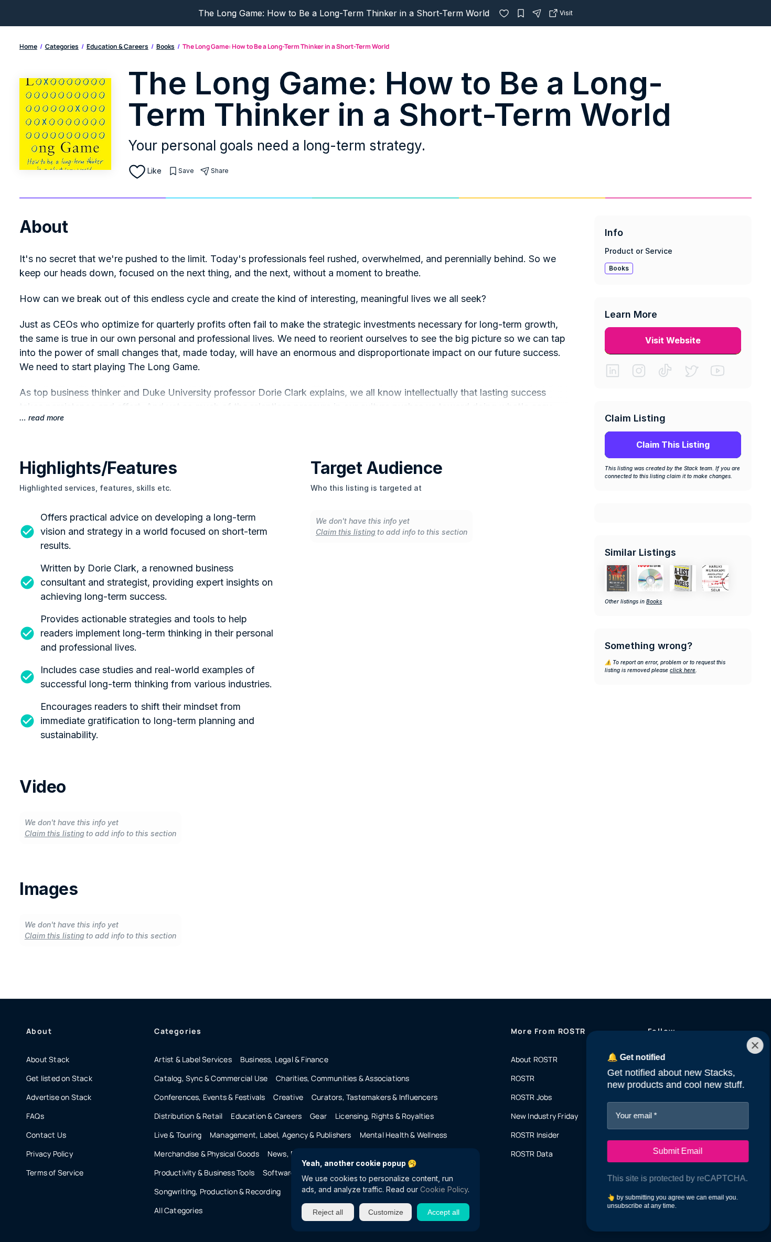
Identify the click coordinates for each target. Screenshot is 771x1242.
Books (165, 46)
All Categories (178, 1210)
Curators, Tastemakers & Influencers (374, 1097)
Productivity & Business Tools (204, 1173)
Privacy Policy (49, 1154)
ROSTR (523, 1078)
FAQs (35, 1116)
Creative (288, 1097)
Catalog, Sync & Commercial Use (210, 1078)
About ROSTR (534, 1059)
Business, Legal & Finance (284, 1059)
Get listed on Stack (59, 1078)
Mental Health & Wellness (403, 1135)
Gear (318, 1116)
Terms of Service (54, 1173)
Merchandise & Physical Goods (206, 1154)
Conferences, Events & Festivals (209, 1097)
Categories (62, 46)
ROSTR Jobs (531, 1097)
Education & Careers (117, 46)
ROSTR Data (532, 1154)
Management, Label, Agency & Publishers (280, 1135)
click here (682, 670)
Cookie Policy (444, 1189)
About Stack (47, 1059)
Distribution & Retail (188, 1116)
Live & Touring (177, 1135)
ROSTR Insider (535, 1135)
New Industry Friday (545, 1116)
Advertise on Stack (59, 1097)
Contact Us (46, 1135)
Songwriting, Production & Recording (217, 1191)
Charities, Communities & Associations (342, 1078)
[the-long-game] (504, 13)
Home (28, 46)
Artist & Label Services (193, 1059)
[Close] (745, 1045)
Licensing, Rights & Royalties (384, 1116)
